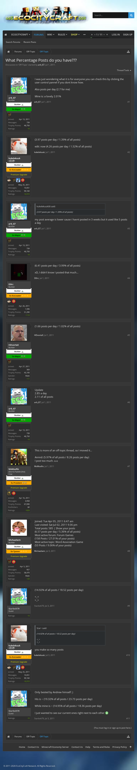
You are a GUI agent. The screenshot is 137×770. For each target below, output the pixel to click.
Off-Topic (23, 64)
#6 (128, 402)
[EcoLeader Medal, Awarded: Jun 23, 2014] (9, 180)
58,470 (27, 572)
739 (28, 122)
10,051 (27, 187)
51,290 (27, 312)
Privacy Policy (119, 746)
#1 (128, 102)
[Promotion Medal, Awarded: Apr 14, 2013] (9, 115)
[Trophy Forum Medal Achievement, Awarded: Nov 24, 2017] (23, 180)
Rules (61, 34)
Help (87, 746)
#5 (128, 335)
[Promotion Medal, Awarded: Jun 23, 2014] (14, 180)
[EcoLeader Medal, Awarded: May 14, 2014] (9, 301)
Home (22, 746)
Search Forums (13, 42)
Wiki (49, 34)
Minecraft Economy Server (55, 746)
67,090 (27, 504)
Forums (39, 34)
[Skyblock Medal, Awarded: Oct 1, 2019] (18, 180)
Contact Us (33, 746)
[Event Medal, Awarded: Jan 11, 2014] (9, 493)
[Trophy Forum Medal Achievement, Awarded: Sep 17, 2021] (14, 562)
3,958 (27, 501)
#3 (128, 228)
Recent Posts (30, 42)
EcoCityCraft (19, 34)
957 (28, 569)
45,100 (27, 372)
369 (28, 369)
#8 (128, 551)
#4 (128, 278)
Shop (74, 34)
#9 (128, 606)
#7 (128, 466)
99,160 (27, 191)
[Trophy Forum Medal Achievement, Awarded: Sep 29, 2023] (14, 301)
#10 (128, 655)
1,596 (27, 309)
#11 (128, 718)
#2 (128, 152)
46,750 (27, 125)
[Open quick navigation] (128, 51)
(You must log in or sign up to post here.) (112, 727)
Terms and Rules (101, 746)
